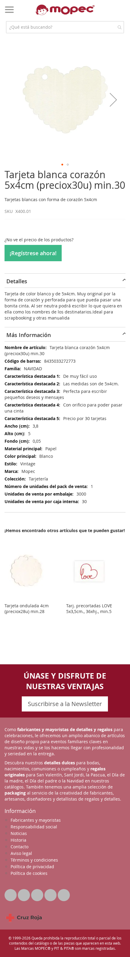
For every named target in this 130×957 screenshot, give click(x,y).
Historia (18, 840)
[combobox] (65, 27)
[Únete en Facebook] (24, 893)
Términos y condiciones (34, 860)
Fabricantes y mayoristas (36, 820)
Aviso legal (21, 853)
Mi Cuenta (109, 13)
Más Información (28, 335)
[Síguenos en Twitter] (11, 893)
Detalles (16, 281)
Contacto (19, 846)
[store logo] (65, 10)
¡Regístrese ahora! (33, 253)
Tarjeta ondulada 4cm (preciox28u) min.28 (27, 608)
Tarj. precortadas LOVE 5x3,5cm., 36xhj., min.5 (89, 608)
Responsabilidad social (34, 827)
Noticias (19, 833)
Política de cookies (29, 873)
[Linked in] (37, 893)
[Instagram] (64, 893)
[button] (113, 99)
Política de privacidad (32, 866)
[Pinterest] (51, 893)
